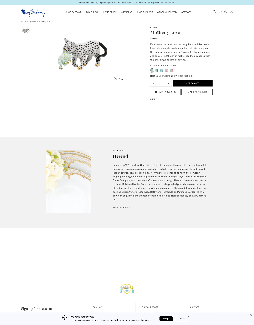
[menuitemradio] (152, 70)
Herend (154, 27)
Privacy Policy (145, 320)
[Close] (251, 315)
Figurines (32, 21)
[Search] (214, 12)
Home (23, 21)
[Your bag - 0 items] (231, 12)
